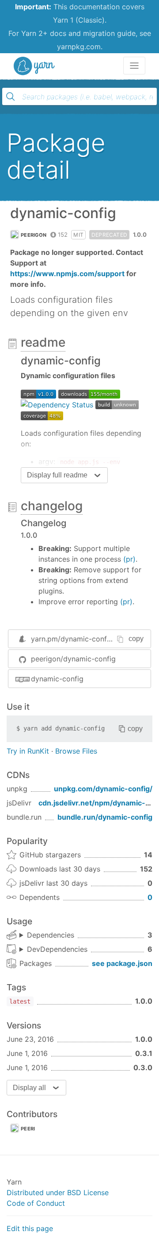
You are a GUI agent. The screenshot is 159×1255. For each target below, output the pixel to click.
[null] (38, 393)
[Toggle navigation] (134, 65)
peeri (28, 1129)
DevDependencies (57, 949)
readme (43, 342)
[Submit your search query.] (11, 97)
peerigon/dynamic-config (73, 658)
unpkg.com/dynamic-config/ (103, 788)
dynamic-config (57, 678)
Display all (29, 1087)
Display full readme (57, 475)
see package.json (122, 963)
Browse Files (76, 751)
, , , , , (53, 949)
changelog (52, 505)
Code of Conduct (36, 1203)
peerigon (33, 235)
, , (46, 935)
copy (136, 638)
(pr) (129, 559)
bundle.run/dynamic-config (104, 817)
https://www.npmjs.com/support (67, 273)
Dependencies (50, 934)
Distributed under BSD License (58, 1192)
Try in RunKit (28, 751)
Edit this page (30, 1228)
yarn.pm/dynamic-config (72, 638)
